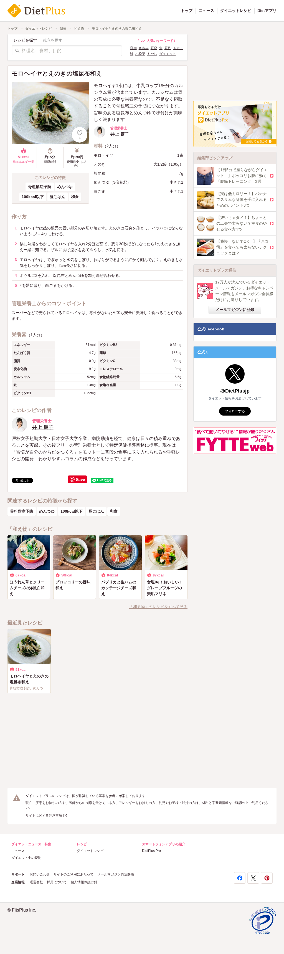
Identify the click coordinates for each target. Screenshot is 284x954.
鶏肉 (133, 48)
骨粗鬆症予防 (39, 186)
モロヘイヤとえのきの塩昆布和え (117, 29)
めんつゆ (65, 186)
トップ (186, 10)
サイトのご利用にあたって (73, 874)
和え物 (79, 29)
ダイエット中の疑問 (26, 858)
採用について (57, 882)
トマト (178, 48)
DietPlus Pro (151, 851)
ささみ (144, 48)
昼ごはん (57, 196)
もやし (152, 54)
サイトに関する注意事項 (44, 816)
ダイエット (167, 54)
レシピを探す (25, 40)
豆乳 (167, 48)
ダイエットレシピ (235, 10)
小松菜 (140, 54)
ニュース (206, 10)
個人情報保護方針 (84, 882)
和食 (75, 196)
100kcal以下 (33, 196)
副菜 (63, 29)
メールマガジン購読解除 (115, 874)
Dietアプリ (267, 10)
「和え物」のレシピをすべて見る (158, 606)
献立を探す (52, 40)
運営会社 (36, 882)
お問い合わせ (40, 874)
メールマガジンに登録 (234, 309)
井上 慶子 (43, 427)
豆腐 (154, 48)
